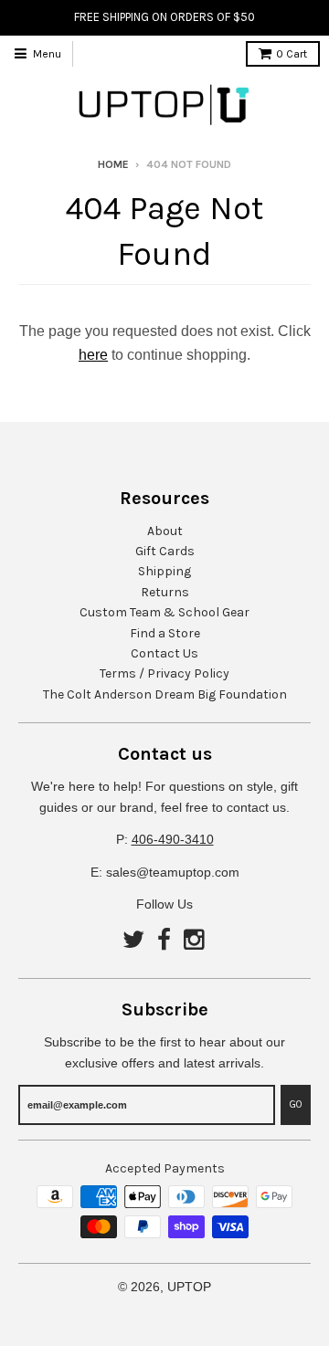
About (165, 531)
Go (296, 1104)
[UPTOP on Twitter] (133, 941)
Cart (291, 53)
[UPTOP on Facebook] (164, 941)
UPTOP (189, 1286)
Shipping (164, 571)
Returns (165, 592)
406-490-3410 (173, 839)
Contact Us (164, 653)
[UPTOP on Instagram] (195, 941)
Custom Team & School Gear (164, 612)
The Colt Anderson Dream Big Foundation (165, 694)
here (93, 355)
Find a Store (165, 633)
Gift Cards (165, 551)
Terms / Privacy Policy (164, 673)
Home (113, 164)
